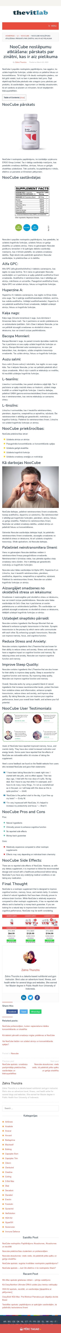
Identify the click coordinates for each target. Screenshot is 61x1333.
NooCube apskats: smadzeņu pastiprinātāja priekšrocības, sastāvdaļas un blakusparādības (15, 1067)
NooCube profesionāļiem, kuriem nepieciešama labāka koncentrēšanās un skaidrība (25, 1028)
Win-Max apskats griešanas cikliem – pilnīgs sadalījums (26, 1279)
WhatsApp (35, 1011)
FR (34, 1321)
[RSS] (30, 3)
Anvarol (8, 1135)
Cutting (8, 1176)
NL (22, 1321)
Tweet (23, 1011)
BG (9, 1321)
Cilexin (8, 1162)
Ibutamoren (10, 1226)
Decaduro (9, 1190)
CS (13, 1321)
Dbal (7, 1185)
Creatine (8, 1172)
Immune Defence (12, 1231)
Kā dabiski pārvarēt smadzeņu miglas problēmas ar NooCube (28, 1035)
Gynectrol (9, 1208)
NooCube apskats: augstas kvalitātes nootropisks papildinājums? (30, 1263)
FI (30, 1321)
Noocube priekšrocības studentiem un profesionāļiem (25, 1251)
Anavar (8, 1130)
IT (55, 1321)
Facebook (12, 1011)
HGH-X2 (8, 1217)
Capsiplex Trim (11, 1158)
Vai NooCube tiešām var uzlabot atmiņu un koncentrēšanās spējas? (27, 1043)
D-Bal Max (9, 1181)
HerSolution (10, 1213)
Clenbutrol (9, 1167)
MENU (54, 26)
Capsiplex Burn (11, 1153)
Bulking (8, 1149)
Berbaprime (10, 1140)
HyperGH (9, 1222)
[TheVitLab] (30, 12)
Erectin (8, 1199)
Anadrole (9, 1126)
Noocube (15, 1053)
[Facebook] (37, 997)
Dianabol (9, 1195)
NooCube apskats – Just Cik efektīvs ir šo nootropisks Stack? (29, 1267)
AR (4, 1321)
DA (18, 1321)
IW (47, 1321)
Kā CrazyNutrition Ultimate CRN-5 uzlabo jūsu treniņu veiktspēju (29, 1284)
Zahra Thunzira (12, 1083)
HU (51, 1321)
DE (38, 1321)
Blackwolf (9, 1144)
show (22, 97)
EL (43, 1321)
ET (26, 1321)
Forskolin (9, 1204)
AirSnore (9, 1121)
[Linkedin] (23, 997)
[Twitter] (30, 997)
